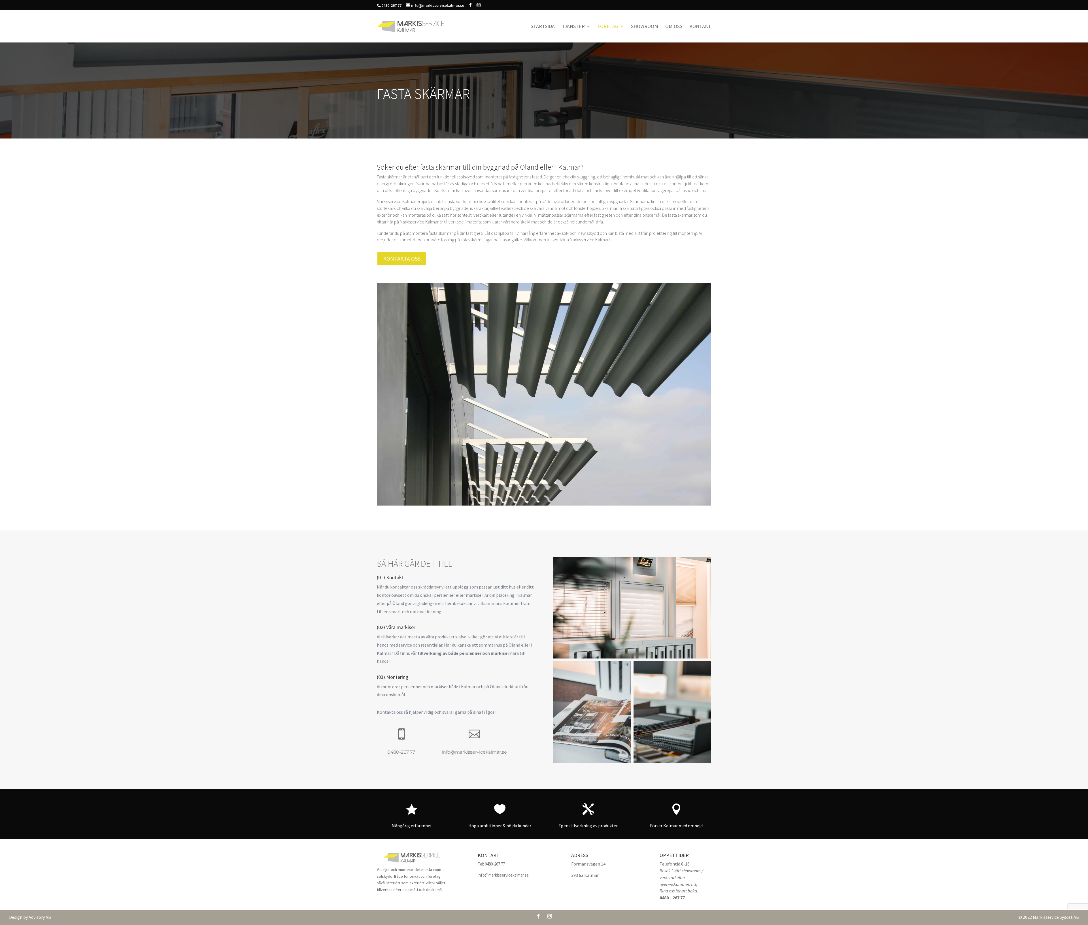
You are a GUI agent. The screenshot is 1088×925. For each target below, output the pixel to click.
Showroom (644, 26)
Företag (608, 26)
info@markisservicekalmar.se (474, 752)
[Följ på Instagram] (549, 916)
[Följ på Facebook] (538, 916)
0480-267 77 (401, 752)
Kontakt (700, 26)
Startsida (543, 26)
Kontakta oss (401, 258)
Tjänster (573, 26)
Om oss (673, 26)
